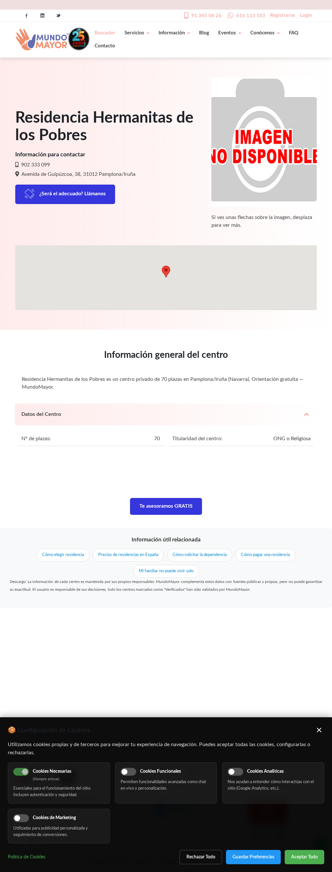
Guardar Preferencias (253, 857)
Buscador (105, 32)
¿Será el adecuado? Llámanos (72, 193)
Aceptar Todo (304, 857)
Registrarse (282, 15)
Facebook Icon (26, 15)
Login (306, 15)
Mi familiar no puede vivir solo (166, 571)
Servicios (134, 32)
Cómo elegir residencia (63, 555)
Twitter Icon (58, 15)
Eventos (227, 32)
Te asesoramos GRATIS (166, 506)
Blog (204, 32)
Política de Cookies (26, 857)
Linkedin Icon (42, 15)
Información (172, 32)
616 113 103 (250, 15)
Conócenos (262, 32)
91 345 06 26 (206, 15)
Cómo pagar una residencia (265, 555)
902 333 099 (35, 164)
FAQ (293, 32)
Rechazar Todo (200, 857)
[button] (166, 271)
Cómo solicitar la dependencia (199, 555)
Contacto (105, 45)
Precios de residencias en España (128, 555)
